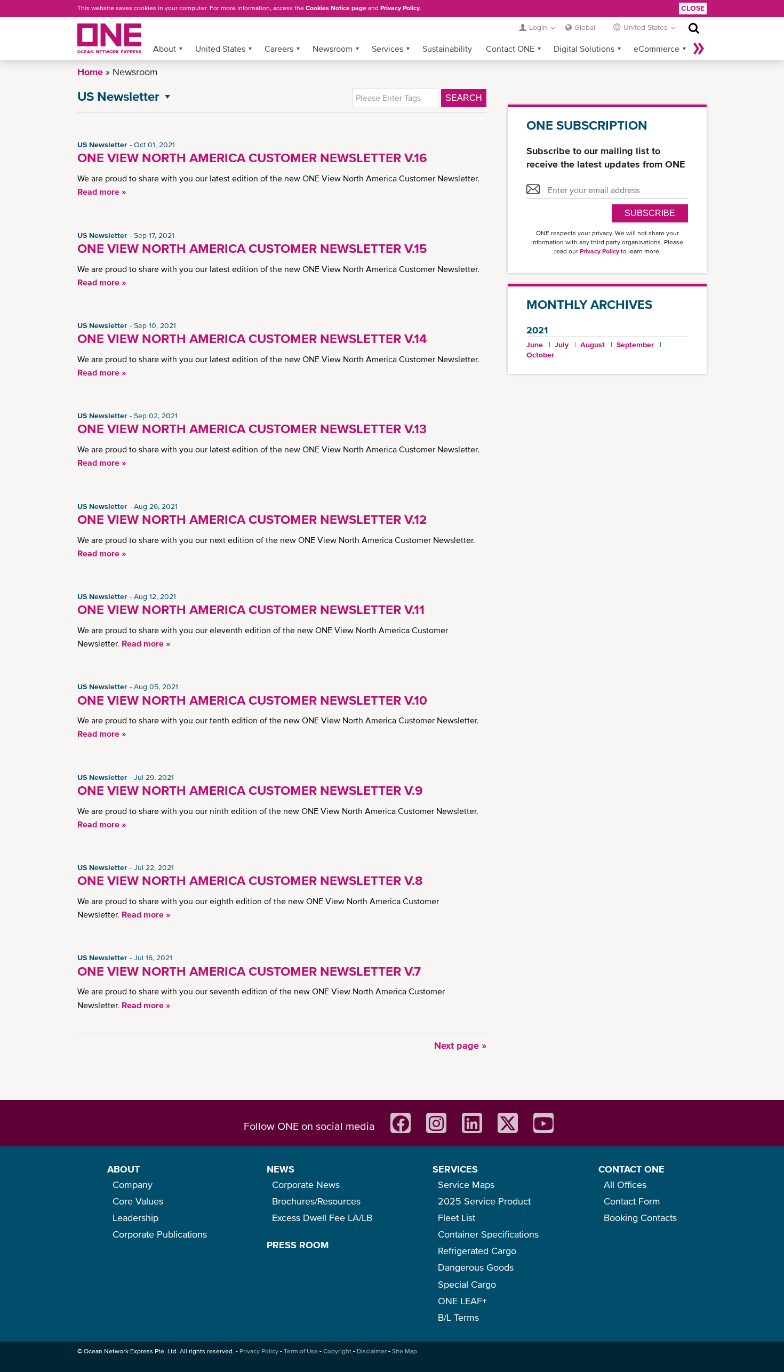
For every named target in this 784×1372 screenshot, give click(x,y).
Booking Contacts (640, 1217)
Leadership (135, 1217)
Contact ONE (510, 48)
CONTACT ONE (631, 1169)
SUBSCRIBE (650, 213)
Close (693, 8)
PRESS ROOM (298, 1244)
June (534, 344)
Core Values (138, 1201)
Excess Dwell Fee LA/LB (322, 1217)
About (164, 48)
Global (584, 27)
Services (387, 48)
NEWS (280, 1169)
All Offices (625, 1184)
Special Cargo (467, 1284)
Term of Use (301, 1351)
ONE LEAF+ (462, 1300)
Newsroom (333, 48)
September (635, 344)
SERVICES (455, 1169)
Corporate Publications (160, 1234)
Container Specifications (488, 1234)
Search (463, 97)
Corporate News (306, 1184)
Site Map (404, 1351)
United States (220, 48)
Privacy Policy (400, 8)
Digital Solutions (584, 48)
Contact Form (632, 1201)
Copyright (337, 1351)
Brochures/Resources (316, 1201)
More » (699, 48)
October (540, 354)
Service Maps (466, 1184)
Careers (279, 48)
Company (133, 1184)
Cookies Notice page (336, 8)
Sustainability (447, 48)
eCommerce (656, 48)
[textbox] (395, 98)
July (562, 344)
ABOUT (123, 1169)
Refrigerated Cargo (477, 1250)
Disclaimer (372, 1351)
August (592, 344)
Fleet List (456, 1217)
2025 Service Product (484, 1201)
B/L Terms (458, 1317)
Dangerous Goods (476, 1267)
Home (90, 71)
